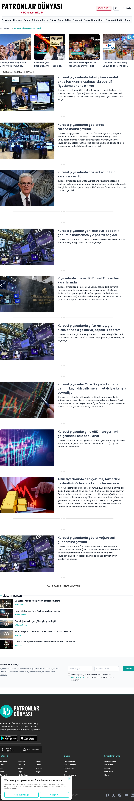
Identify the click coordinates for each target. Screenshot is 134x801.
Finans (27, 20)
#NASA (18, 635)
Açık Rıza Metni (77, 677)
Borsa (45, 20)
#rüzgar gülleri (21, 625)
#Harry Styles (20, 615)
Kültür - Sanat (124, 20)
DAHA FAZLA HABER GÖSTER (63, 586)
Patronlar (7, 20)
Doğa (94, 20)
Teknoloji (111, 20)
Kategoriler (5, 756)
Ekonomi (17, 20)
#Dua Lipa (19, 604)
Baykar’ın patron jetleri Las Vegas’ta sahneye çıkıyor (82, 64)
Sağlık (101, 20)
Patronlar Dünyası (112, 756)
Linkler (67, 756)
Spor (60, 20)
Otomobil (77, 20)
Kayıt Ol (128, 668)
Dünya (53, 20)
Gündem (36, 20)
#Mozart (18, 645)
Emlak (87, 20)
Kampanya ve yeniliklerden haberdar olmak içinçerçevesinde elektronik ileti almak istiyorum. (93, 677)
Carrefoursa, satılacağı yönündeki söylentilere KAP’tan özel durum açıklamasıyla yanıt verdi (115, 64)
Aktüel (68, 20)
